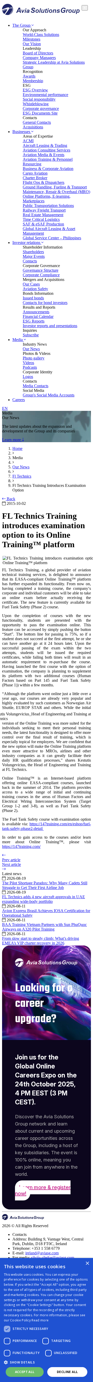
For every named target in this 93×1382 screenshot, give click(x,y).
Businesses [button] (21, 131)
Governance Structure (40, 270)
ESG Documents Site (40, 113)
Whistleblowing (36, 104)
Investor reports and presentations (50, 326)
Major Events (34, 256)
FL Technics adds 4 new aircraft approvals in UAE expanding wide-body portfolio (43, 899)
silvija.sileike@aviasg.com (52, 1257)
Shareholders (33, 252)
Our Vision (32, 44)
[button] (46, 1362)
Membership (33, 81)
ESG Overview (35, 90)
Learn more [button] (12, 440)
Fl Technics (21, 476)
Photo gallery (33, 358)
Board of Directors (38, 53)
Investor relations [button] (26, 242)
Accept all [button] (25, 1372)
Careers (18, 399)
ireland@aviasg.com (42, 1253)
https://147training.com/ (21, 846)
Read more (40, 1320)
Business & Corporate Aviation (48, 168)
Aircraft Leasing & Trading (45, 145)
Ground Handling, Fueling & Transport (55, 187)
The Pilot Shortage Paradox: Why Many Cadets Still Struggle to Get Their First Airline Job (44, 885)
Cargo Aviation (35, 173)
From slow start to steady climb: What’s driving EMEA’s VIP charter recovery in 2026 (40, 940)
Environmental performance (45, 94)
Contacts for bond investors (45, 302)
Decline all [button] (67, 1372)
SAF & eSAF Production (43, 224)
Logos (28, 376)
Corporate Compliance (41, 275)
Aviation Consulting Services (46, 150)
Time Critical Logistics (41, 219)
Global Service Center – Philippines (52, 238)
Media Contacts (35, 386)
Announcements (36, 312)
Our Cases (31, 284)
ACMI (28, 141)
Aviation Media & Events (43, 155)
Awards (29, 76)
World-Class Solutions (41, 34)
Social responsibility (39, 99)
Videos (28, 363)
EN (5, 408)
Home (17, 448)
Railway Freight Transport (44, 210)
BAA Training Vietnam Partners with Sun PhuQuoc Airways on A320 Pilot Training (44, 926)
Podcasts (30, 367)
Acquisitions (33, 127)
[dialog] (46, 1320)
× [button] (87, 1263)
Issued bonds (33, 298)
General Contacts (37, 122)
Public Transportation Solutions (48, 205)
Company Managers (39, 57)
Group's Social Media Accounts (48, 395)
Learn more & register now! (43, 1190)
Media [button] (18, 339)
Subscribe (31, 335)
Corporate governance (41, 108)
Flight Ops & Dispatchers (43, 182)
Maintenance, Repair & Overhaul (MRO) (56, 192)
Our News (31, 349)
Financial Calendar (38, 316)
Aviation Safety (35, 289)
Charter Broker (35, 178)
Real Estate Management (43, 215)
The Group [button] (22, 25)
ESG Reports (33, 321)
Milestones (31, 39)
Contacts (30, 261)
